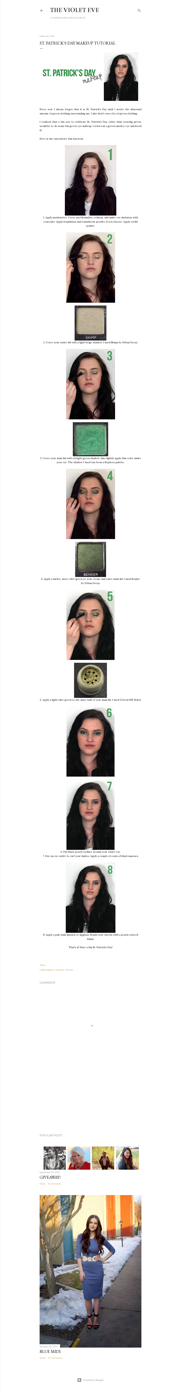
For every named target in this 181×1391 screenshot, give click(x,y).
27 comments (55, 1358)
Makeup (60, 969)
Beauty (50, 969)
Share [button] (42, 965)
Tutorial (69, 969)
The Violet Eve (74, 10)
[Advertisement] (90, 1100)
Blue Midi (50, 1351)
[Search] (139, 9)
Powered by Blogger (93, 1380)
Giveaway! (50, 1177)
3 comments (54, 1183)
